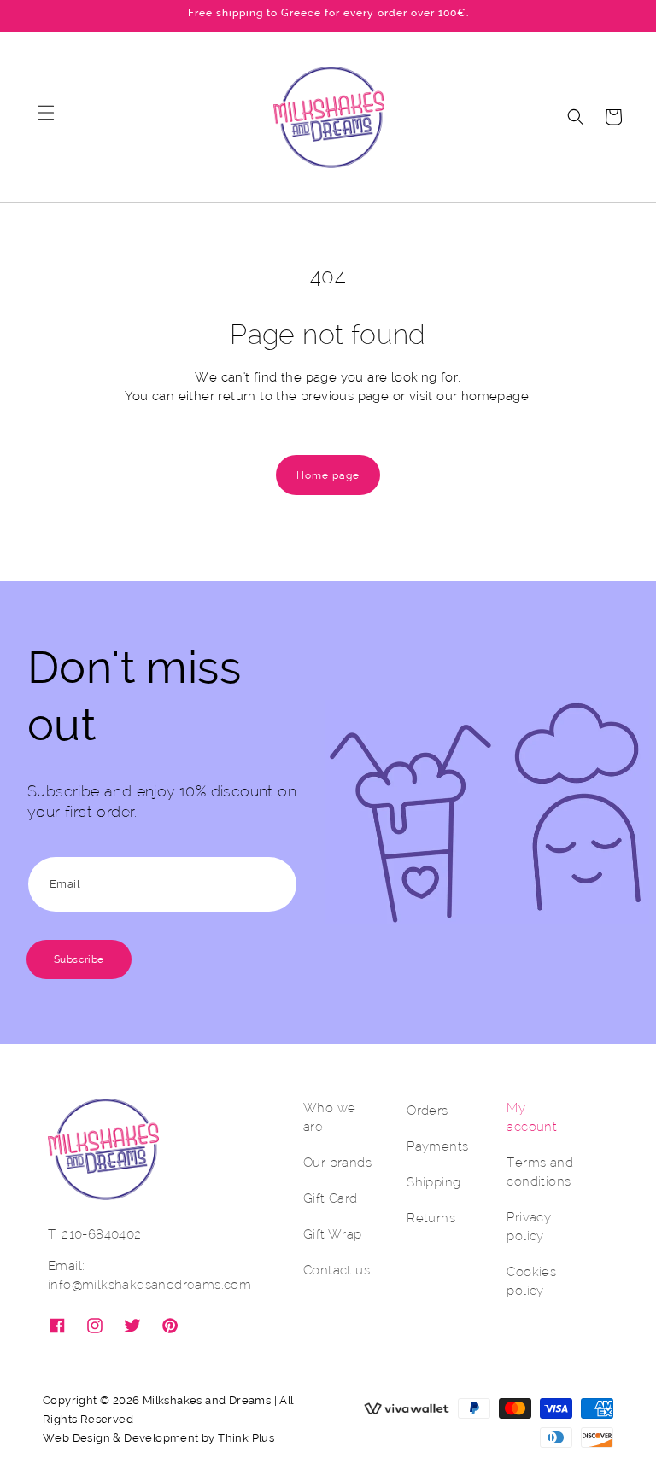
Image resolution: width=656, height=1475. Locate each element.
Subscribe (79, 959)
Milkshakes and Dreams (207, 1400)
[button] (46, 117)
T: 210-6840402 (95, 1234)
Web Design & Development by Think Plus (158, 1437)
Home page (328, 475)
